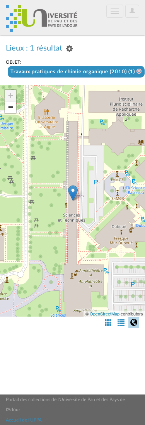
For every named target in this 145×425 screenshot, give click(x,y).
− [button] (10, 107)
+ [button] (10, 95)
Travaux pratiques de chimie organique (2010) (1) (73, 71)
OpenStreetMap (104, 313)
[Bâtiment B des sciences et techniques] (73, 193)
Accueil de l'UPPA (24, 420)
